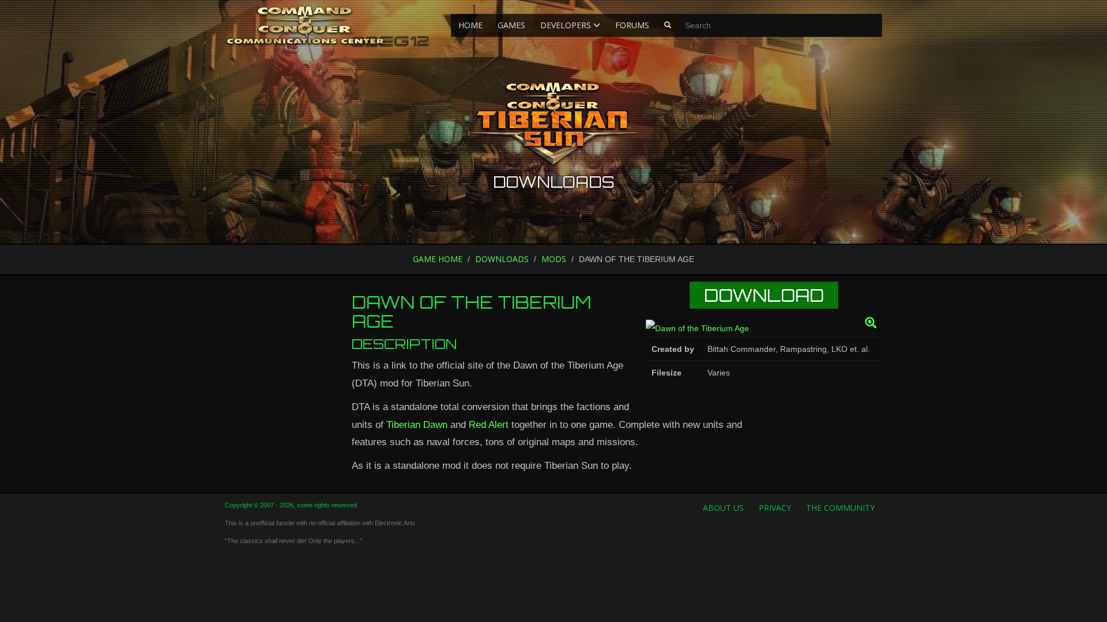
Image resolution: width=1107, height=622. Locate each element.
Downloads (502, 258)
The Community (840, 507)
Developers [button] (566, 25)
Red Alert (489, 424)
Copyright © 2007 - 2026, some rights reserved (291, 505)
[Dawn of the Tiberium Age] (764, 328)
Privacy (775, 507)
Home (470, 25)
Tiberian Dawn (416, 424)
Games (511, 25)
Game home (437, 258)
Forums (632, 25)
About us (723, 507)
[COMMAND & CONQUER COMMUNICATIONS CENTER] (305, 25)
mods (553, 258)
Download (764, 295)
